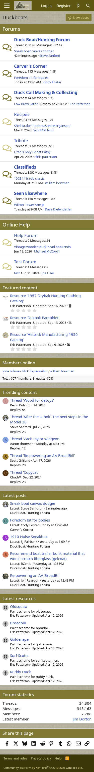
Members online (19, 363)
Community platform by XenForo (43, 767)
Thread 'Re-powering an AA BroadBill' (42, 455)
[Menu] (7, 6)
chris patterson (45, 156)
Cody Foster (52, 82)
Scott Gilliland (43, 130)
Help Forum (26, 235)
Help (58, 758)
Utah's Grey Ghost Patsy (32, 152)
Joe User (48, 273)
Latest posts (14, 495)
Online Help (16, 224)
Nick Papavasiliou (35, 371)
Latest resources (19, 598)
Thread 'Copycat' (24, 472)
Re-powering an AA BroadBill (35, 575)
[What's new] (78, 5)
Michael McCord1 (47, 251)
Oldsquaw (19, 606)
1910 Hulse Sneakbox (29, 536)
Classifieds (25, 167)
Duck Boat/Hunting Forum (42, 40)
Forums (11, 29)
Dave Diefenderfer (58, 209)
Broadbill (18, 622)
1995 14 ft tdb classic (29, 178)
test (17, 273)
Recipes (21, 114)
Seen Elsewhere (30, 193)
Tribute (21, 140)
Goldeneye (19, 639)
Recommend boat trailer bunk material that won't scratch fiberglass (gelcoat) (47, 556)
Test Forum (25, 262)
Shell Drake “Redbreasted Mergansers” (42, 125)
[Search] (88, 5)
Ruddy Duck (20, 671)
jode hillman (12, 371)
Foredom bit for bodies (31, 77)
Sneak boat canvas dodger (34, 51)
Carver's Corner (30, 66)
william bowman (57, 183)
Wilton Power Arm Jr (29, 204)
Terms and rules (15, 758)
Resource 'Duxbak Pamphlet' (34, 317)
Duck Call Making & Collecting (45, 92)
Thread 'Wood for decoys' (32, 400)
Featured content (20, 288)
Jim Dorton (82, 718)
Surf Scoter (19, 655)
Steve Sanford (49, 55)
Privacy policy (41, 758)
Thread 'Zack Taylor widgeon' (35, 438)
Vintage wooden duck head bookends (42, 246)
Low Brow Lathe (26, 104)
